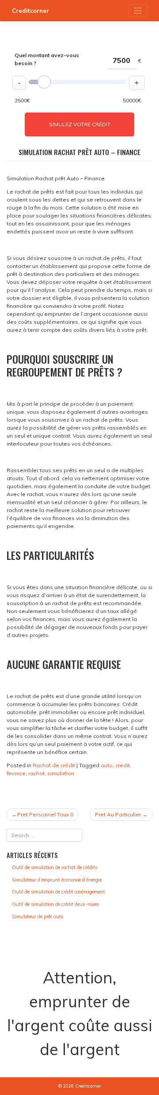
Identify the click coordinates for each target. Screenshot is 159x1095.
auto (107, 765)
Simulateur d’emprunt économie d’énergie (57, 880)
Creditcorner (30, 10)
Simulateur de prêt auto (37, 916)
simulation (60, 773)
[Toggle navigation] (138, 11)
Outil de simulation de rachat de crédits (54, 867)
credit (122, 765)
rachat (36, 773)
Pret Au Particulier (118, 814)
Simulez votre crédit (79, 124)
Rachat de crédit (54, 765)
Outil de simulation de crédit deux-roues (55, 904)
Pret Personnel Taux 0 (45, 814)
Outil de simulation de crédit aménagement (58, 892)
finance (16, 773)
